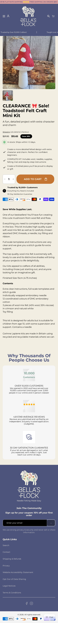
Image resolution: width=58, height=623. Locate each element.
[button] (8, 95)
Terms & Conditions (12, 592)
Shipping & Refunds (12, 559)
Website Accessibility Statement (18, 572)
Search (6, 545)
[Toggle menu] (4, 16)
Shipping (6, 132)
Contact (6, 552)
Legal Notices (9, 586)
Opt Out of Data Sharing (14, 579)
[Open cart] (53, 16)
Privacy (6, 565)
